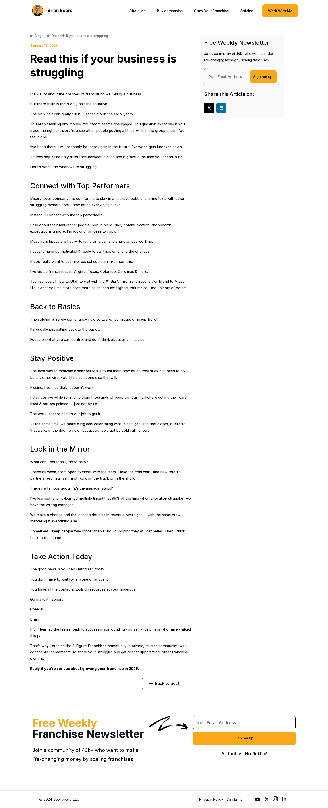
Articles (246, 10)
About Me (137, 10)
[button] (209, 108)
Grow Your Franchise (211, 10)
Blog (38, 36)
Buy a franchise (170, 10)
